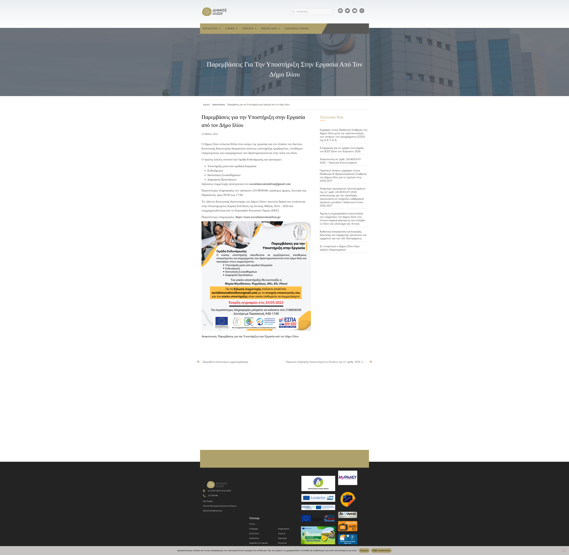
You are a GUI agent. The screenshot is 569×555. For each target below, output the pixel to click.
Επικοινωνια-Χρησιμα (297, 28)
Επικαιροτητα (210, 28)
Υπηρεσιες (248, 28)
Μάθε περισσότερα (381, 550)
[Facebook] (340, 10)
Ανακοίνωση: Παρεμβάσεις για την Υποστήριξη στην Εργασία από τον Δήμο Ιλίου (250, 336)
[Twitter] (347, 10)
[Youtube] (354, 10)
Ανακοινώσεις (218, 104)
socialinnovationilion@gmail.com (270, 183)
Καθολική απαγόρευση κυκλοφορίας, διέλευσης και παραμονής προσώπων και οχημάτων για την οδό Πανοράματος (343, 235)
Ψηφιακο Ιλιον (269, 28)
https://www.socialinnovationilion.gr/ (258, 217)
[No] (564, 550)
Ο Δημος (230, 28)
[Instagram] (361, 10)
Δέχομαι (364, 550)
